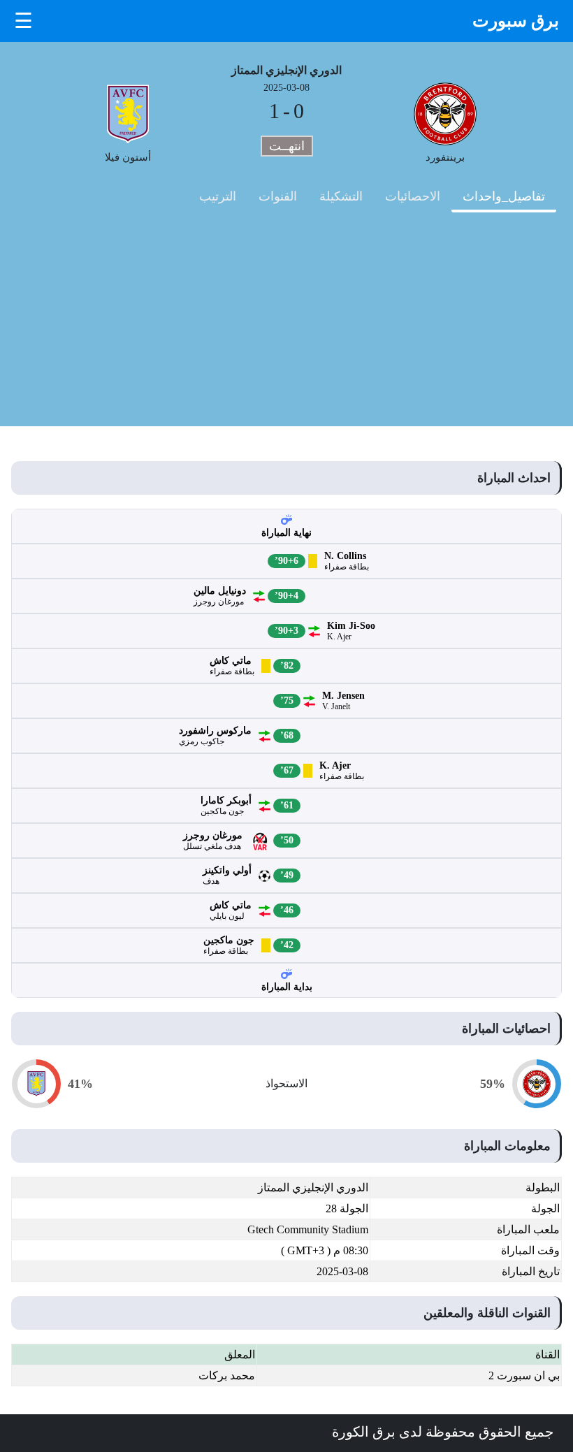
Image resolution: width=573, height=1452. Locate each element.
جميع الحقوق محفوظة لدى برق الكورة (442, 1431)
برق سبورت (515, 20)
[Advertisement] (286, 328)
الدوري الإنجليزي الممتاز (286, 70)
